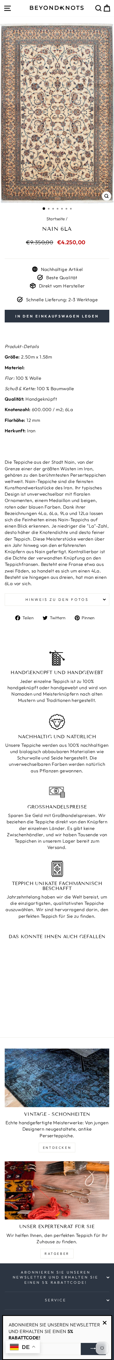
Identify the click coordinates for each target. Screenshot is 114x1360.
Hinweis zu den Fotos (57, 599)
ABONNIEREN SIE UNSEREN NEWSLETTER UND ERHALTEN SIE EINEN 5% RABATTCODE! (56, 1277)
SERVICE (56, 1300)
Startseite (55, 218)
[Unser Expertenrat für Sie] (57, 1190)
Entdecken (57, 1147)
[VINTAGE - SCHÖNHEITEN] (57, 1078)
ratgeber (57, 1254)
